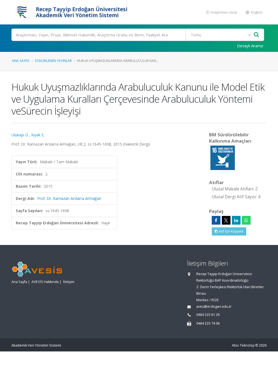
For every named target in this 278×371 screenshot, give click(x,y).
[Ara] (256, 35)
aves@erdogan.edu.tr (214, 306)
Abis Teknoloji (243, 345)
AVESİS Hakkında (45, 281)
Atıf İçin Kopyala (230, 231)
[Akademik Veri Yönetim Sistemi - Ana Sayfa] (22, 12)
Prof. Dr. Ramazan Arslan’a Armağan (69, 198)
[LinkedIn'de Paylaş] (236, 220)
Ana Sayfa (20, 60)
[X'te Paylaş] (226, 220)
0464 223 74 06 (208, 323)
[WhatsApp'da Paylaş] (246, 220)
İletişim (68, 281)
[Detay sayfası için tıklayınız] (222, 157)
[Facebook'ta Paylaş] (216, 220)
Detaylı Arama (250, 45)
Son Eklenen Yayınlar (53, 60)
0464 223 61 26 (208, 314)
